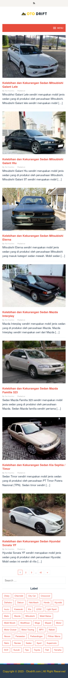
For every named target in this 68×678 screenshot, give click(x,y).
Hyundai (58, 602)
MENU (60, 27)
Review (17, 642)
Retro (6, 642)
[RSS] (34, 3)
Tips (27, 649)
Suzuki (16, 649)
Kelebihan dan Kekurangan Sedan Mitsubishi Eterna (32, 238)
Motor (58, 622)
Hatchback (34, 602)
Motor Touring (28, 629)
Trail (47, 649)
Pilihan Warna (54, 636)
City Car (32, 595)
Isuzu (6, 609)
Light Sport (52, 609)
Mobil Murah (9, 622)
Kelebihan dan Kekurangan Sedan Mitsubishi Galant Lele (32, 85)
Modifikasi (25, 622)
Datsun (20, 602)
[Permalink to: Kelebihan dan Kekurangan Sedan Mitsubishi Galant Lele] (34, 57)
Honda (46, 602)
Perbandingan (36, 636)
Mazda (17, 615)
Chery (6, 595)
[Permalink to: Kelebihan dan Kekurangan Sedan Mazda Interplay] (34, 287)
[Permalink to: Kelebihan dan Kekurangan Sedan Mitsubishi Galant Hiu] (34, 134)
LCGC (39, 609)
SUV (6, 649)
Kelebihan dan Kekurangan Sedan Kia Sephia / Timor (33, 467)
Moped (48, 622)
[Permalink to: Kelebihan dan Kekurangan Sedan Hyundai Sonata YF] (34, 516)
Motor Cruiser (10, 629)
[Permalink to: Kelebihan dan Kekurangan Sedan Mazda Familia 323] (34, 363)
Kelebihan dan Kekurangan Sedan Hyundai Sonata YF (31, 543)
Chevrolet (19, 595)
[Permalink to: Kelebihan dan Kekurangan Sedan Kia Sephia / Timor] (34, 440)
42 (41, 572)
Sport (39, 642)
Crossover (45, 595)
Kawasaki (18, 609)
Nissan (7, 636)
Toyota (37, 649)
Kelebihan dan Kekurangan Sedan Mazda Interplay (30, 314)
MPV (41, 629)
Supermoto (52, 642)
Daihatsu (8, 602)
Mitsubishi (30, 615)
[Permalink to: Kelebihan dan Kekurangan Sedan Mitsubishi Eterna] (34, 210)
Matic (6, 615)
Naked (52, 629)
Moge (37, 622)
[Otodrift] (34, 13)
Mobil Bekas (45, 615)
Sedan (29, 642)
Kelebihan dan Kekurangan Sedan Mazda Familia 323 (30, 390)
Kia (29, 609)
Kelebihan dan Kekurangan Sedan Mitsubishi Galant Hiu (32, 161)
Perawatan (20, 636)
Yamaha (57, 649)
